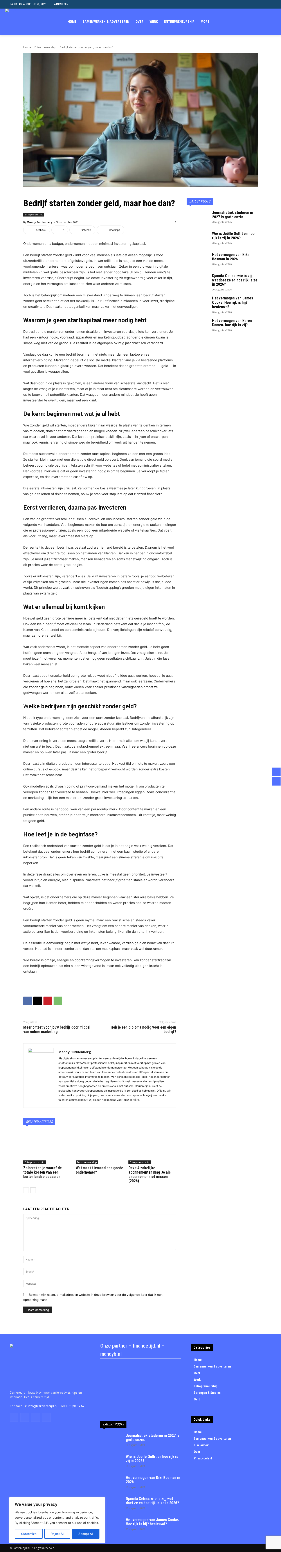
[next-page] (33, 1190)
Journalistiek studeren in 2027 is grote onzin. (232, 214)
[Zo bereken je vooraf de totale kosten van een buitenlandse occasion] (47, 1147)
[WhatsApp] (58, 1001)
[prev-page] (26, 1190)
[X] (259, 21)
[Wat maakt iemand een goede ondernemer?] (99, 1147)
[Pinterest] (47, 1001)
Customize (28, 1534)
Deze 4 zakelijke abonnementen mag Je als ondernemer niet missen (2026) (149, 1174)
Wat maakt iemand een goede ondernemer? (99, 1169)
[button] (268, 4)
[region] (57, 1520)
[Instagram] (253, 21)
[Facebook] (246, 21)
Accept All (85, 1534)
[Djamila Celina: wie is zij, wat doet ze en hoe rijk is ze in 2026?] (198, 281)
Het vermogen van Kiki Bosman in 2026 (230, 256)
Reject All (57, 1534)
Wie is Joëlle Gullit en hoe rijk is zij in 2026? (233, 235)
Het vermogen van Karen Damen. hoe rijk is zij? (232, 322)
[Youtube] (273, 21)
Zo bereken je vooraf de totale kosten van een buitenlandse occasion (42, 1172)
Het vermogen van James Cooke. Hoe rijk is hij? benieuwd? (232, 302)
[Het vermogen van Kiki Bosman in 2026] (198, 260)
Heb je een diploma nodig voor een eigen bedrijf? (143, 1029)
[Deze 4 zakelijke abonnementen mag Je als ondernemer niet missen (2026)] (152, 1147)
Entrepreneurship (45, 47)
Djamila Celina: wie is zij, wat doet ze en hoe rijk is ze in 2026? (234, 280)
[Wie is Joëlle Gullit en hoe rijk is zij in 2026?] (198, 239)
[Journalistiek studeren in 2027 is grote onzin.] (198, 218)
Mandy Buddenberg (39, 222)
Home (27, 47)
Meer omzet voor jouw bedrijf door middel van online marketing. (56, 1029)
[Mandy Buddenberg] (41, 1075)
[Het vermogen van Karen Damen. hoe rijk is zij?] (198, 326)
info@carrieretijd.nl (42, 1406)
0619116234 (75, 1406)
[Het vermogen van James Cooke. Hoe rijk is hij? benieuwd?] (198, 303)
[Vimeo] (266, 21)
